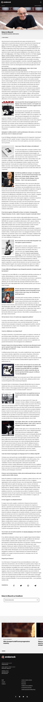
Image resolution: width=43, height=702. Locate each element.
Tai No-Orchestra (28, 531)
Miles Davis (10, 54)
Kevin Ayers (7, 306)
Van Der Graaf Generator (32, 253)
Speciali (3, 5)
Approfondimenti (38, 5)
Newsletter (24, 683)
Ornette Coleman (10, 55)
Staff (3, 680)
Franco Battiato (28, 366)
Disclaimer (24, 681)
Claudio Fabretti (5, 664)
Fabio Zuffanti (5, 37)
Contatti (3, 681)
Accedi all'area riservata (26, 687)
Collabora (4, 683)
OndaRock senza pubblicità (27, 685)
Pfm (15, 306)
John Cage (15, 45)
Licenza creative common (27, 680)
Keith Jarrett (19, 55)
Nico (37, 304)
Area (3, 45)
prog (27, 356)
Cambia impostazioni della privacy (28, 689)
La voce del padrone (33, 46)
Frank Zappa (18, 255)
